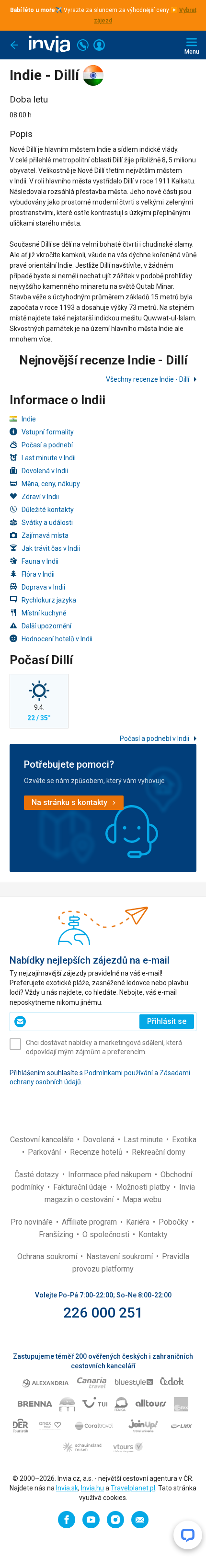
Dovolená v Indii (45, 471)
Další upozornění (46, 626)
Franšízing (57, 1234)
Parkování (45, 1152)
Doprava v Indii (43, 587)
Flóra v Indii (38, 574)
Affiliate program (90, 1222)
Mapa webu (142, 1199)
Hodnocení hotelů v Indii (57, 639)
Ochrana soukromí (48, 1256)
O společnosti (106, 1234)
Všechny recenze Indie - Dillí (148, 379)
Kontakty (153, 1234)
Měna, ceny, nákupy (51, 484)
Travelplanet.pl (133, 1488)
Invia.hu (92, 1488)
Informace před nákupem (110, 1174)
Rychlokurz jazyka (49, 600)
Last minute (144, 1139)
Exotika (184, 1139)
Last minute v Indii (49, 458)
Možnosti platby (144, 1187)
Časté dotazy (37, 1174)
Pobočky (174, 1222)
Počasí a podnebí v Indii (155, 738)
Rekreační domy (158, 1152)
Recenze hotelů (97, 1152)
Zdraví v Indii (40, 496)
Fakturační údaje (81, 1187)
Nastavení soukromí (120, 1256)
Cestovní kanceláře (43, 1139)
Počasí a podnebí (47, 445)
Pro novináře (33, 1222)
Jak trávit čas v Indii (51, 548)
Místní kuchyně (44, 613)
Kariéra (138, 1222)
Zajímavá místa (45, 535)
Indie (29, 419)
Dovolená (99, 1139)
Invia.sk (67, 1488)
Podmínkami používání (118, 1073)
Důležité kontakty (48, 509)
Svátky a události (47, 522)
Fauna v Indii (40, 561)
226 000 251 (103, 1312)
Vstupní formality (48, 432)
